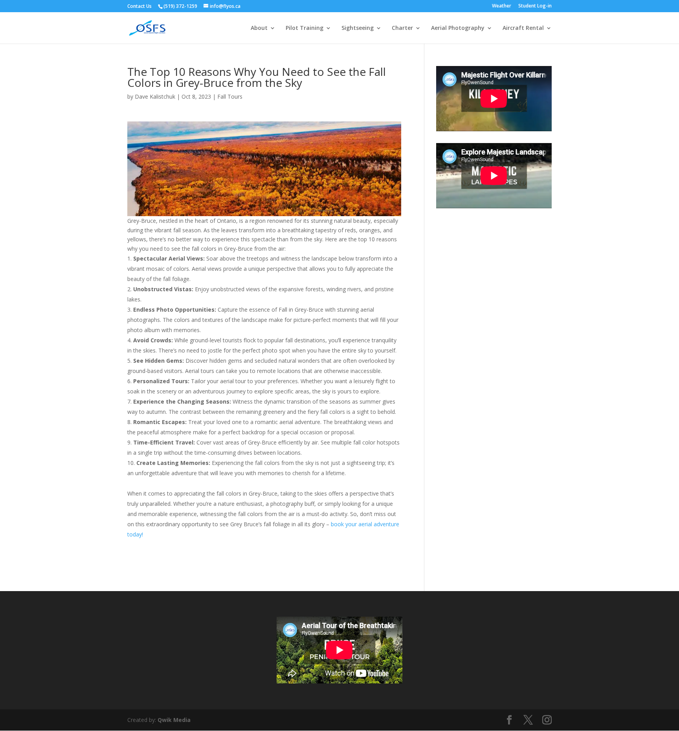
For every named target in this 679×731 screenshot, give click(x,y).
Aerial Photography (457, 28)
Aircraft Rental (523, 28)
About (259, 28)
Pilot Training (304, 28)
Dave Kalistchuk (155, 96)
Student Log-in (535, 6)
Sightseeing (357, 28)
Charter (402, 28)
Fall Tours (229, 96)
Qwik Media (174, 720)
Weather (501, 6)
